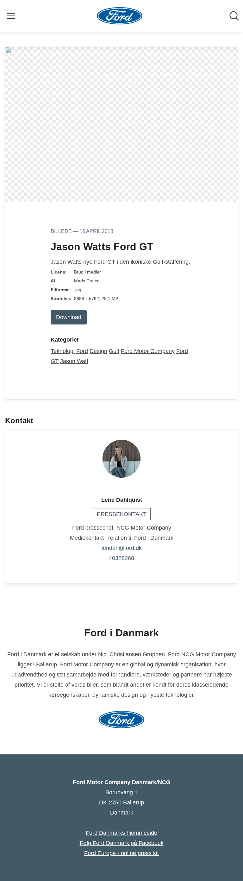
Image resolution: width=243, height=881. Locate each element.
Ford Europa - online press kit (121, 853)
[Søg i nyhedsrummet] (234, 16)
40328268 (121, 558)
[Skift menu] (11, 15)
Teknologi (63, 351)
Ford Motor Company (148, 351)
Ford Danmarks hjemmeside (121, 833)
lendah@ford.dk (122, 548)
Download (68, 317)
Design (98, 351)
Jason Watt (74, 361)
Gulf (114, 351)
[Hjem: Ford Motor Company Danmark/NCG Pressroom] (119, 16)
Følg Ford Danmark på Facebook (122, 843)
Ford (82, 351)
